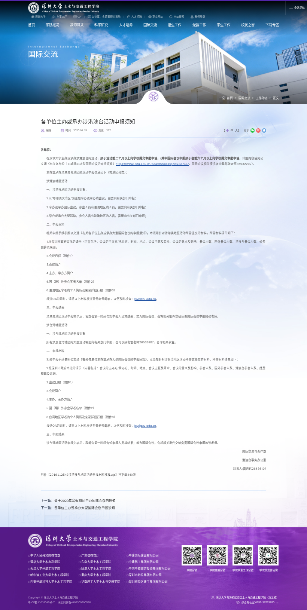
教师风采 (76, 24)
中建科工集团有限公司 (144, 562)
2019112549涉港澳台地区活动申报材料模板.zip (82, 474)
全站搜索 (179, 16)
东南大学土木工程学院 (96, 562)
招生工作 (174, 24)
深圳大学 (40, 16)
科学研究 (101, 24)
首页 (31, 24)
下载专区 (272, 24)
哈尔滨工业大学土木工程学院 (49, 575)
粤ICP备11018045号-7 (41, 602)
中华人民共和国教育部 (45, 555)
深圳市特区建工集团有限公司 (148, 581)
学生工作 (223, 24)
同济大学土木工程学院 (96, 568)
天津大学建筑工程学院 (45, 568)
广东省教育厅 (90, 555)
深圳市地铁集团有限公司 (145, 575)
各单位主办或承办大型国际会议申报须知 (78, 508)
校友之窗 (248, 24)
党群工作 (199, 24)
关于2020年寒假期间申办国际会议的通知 (78, 501)
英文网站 (157, 16)
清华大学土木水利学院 (45, 562)
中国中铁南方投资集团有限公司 (150, 568)
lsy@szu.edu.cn (145, 299)
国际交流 (150, 24)
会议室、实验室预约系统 (106, 16)
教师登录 (200, 16)
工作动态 (262, 98)
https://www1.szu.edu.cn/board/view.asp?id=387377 (152, 164)
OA (79, 16)
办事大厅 (62, 16)
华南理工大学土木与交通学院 (100, 581)
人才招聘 (136, 16)
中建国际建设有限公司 (144, 555)
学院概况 (52, 24)
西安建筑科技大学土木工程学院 (51, 581)
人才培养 (126, 24)
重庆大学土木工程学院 (96, 575)
